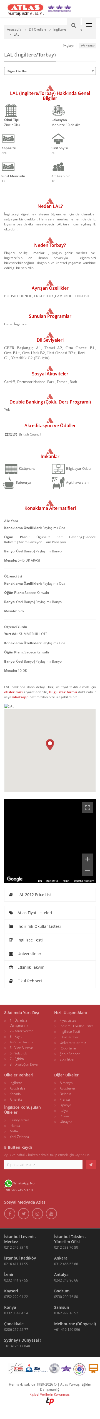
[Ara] (74, 25)
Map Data (52, 880)
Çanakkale (14, 1323)
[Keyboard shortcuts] (40, 881)
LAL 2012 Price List (34, 894)
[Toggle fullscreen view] (87, 807)
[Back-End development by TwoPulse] (50, 1400)
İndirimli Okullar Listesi (38, 926)
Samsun (61, 1307)
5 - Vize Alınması (22, 1047)
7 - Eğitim (17, 1058)
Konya (10, 1307)
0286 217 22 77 (16, 1329)
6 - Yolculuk (18, 1053)
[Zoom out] (87, 870)
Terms (65, 880)
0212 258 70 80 (66, 1247)
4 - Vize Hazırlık (21, 1042)
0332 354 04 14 (16, 1313)
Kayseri (11, 1290)
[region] (50, 841)
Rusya (64, 1116)
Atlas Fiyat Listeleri (34, 912)
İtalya (64, 1110)
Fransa (65, 1099)
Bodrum (61, 1290)
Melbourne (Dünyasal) (75, 1323)
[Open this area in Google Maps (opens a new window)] (15, 879)
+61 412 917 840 (17, 1346)
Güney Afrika (19, 1120)
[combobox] (50, 71)
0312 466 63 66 (66, 1263)
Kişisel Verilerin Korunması (50, 1394)
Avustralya (17, 1088)
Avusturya (67, 1088)
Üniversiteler (28, 953)
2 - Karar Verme (22, 1031)
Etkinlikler (67, 1059)
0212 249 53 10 (16, 1247)
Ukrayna (66, 1121)
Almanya (66, 1082)
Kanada (15, 1093)
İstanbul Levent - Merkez (20, 1239)
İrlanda (15, 1125)
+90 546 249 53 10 (18, 1190)
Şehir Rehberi (70, 1053)
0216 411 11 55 (16, 1263)
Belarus (65, 1093)
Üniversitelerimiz (73, 1042)
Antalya (61, 1274)
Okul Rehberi (29, 980)
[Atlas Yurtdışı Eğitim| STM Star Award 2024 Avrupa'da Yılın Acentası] (66, 1369)
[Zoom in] (87, 859)
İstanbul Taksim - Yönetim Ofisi (70, 1239)
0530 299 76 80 (66, 1296)
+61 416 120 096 (67, 1329)
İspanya (65, 1105)
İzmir (9, 1274)
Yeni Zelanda (19, 1136)
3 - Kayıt (16, 1036)
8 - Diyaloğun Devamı (25, 1064)
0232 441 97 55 (16, 1280)
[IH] (79, 1369)
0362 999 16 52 (66, 1313)
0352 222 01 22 (16, 1296)
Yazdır (89, 46)
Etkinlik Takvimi (31, 967)
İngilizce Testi (29, 940)
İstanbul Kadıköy (20, 1258)
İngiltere (16, 1082)
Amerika (16, 1099)
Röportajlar (68, 1048)
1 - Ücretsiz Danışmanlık (19, 1023)
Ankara (61, 1258)
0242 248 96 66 (66, 1280)
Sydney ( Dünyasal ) (22, 1340)
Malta (14, 1131)
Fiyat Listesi (68, 1020)
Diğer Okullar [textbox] (17, 71)
